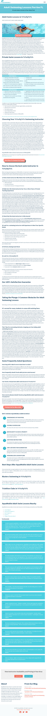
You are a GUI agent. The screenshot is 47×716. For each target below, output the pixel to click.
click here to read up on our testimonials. (14, 293)
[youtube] (26, 712)
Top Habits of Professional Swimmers (33, 691)
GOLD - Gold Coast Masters (17, 484)
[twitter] (23, 712)
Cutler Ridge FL (8, 509)
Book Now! (18, 676)
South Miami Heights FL (10, 511)
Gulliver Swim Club (6, 484)
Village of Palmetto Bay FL (10, 516)
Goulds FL (7, 514)
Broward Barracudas (14, 499)
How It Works (28, 676)
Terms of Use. (27, 709)
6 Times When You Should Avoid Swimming (35, 688)
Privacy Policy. (20, 709)
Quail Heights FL (8, 513)
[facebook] (20, 712)
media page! (19, 54)
